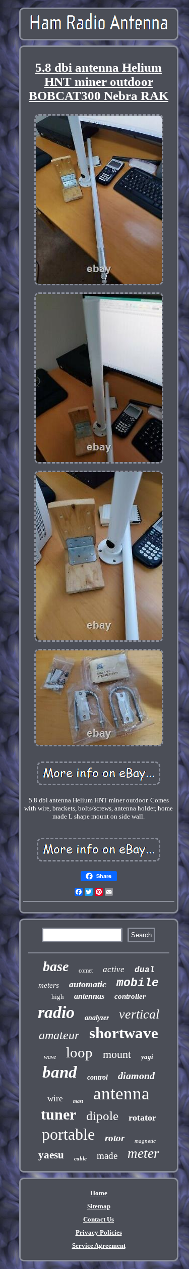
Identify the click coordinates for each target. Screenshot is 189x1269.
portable (68, 1134)
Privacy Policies (99, 1232)
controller (130, 996)
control (97, 1077)
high (57, 996)
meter (143, 1153)
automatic (87, 984)
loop (79, 1052)
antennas (89, 996)
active (113, 969)
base (56, 966)
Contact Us (98, 1219)
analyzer (97, 1018)
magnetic (145, 1141)
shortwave (123, 1033)
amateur (59, 1035)
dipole (102, 1116)
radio (56, 1012)
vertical (139, 1014)
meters (48, 985)
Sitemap (98, 1206)
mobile (137, 983)
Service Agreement (98, 1245)
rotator (142, 1117)
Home (98, 1193)
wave (50, 1056)
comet (86, 970)
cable (80, 1158)
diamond (136, 1075)
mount (117, 1054)
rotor (114, 1138)
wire (55, 1098)
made (107, 1155)
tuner (58, 1114)
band (59, 1072)
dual (145, 970)
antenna (121, 1093)
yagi (147, 1056)
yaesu (51, 1155)
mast (78, 1101)
